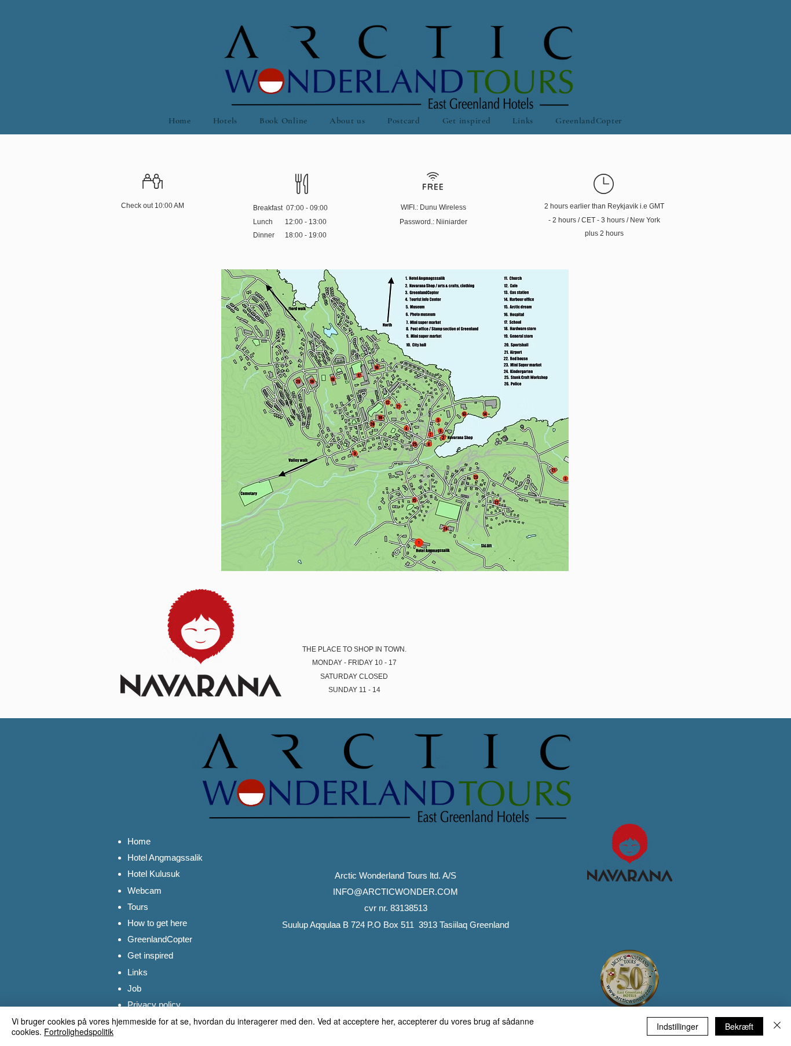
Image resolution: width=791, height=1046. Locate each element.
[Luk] (777, 1026)
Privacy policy (154, 1005)
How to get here (157, 923)
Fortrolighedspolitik (78, 1031)
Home (139, 841)
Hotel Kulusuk (153, 874)
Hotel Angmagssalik (165, 857)
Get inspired (150, 955)
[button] (225, 120)
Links (137, 972)
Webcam (144, 890)
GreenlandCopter (159, 939)
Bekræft (739, 1026)
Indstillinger (677, 1026)
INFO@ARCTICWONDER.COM (395, 892)
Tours (137, 907)
